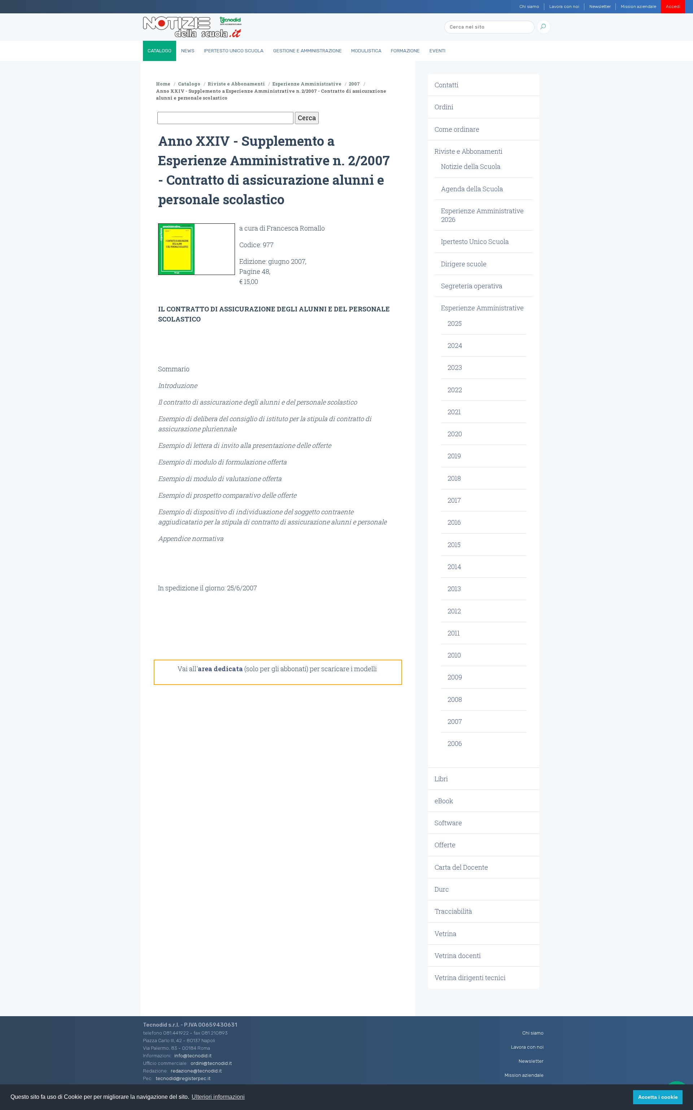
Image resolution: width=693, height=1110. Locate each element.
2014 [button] (454, 566)
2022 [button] (455, 389)
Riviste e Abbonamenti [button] (468, 151)
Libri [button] (441, 778)
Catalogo (159, 50)
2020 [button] (455, 433)
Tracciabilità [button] (453, 911)
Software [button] (448, 822)
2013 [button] (454, 588)
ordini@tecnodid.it (211, 1063)
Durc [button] (442, 889)
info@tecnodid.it (193, 1055)
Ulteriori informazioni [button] (218, 1097)
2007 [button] (455, 721)
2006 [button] (455, 743)
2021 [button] (454, 411)
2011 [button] (454, 633)
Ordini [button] (444, 106)
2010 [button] (454, 655)
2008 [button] (455, 699)
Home (163, 84)
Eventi (437, 50)
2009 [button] (455, 677)
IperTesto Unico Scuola (233, 50)
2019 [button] (454, 455)
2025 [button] (455, 323)
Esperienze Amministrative (307, 84)
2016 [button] (454, 522)
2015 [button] (454, 544)
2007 (354, 84)
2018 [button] (454, 478)
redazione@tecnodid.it (196, 1071)
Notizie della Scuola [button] (471, 166)
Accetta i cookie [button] (658, 1097)
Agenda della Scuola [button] (472, 188)
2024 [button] (455, 345)
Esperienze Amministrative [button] (482, 307)
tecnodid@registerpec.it (183, 1078)
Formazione (405, 50)
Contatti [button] (446, 84)
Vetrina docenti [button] (458, 955)
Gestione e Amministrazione (307, 50)
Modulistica (366, 50)
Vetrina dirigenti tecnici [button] (470, 977)
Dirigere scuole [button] (464, 263)
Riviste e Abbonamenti (236, 84)
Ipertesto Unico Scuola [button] (475, 241)
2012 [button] (454, 611)
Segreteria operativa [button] (471, 285)
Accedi (673, 6)
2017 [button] (454, 500)
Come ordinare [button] (457, 129)
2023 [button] (455, 367)
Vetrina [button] (446, 933)
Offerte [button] (445, 844)
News (188, 50)
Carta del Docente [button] (461, 867)
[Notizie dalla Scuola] (192, 27)
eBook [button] (444, 800)
